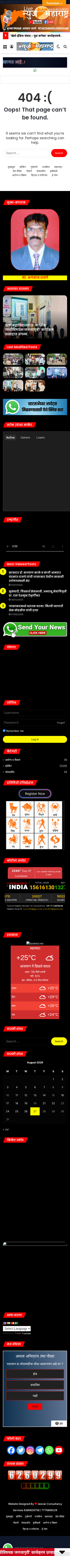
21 (44, 1103)
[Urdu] (16, 1323)
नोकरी (29, 171)
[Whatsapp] (49, 1450)
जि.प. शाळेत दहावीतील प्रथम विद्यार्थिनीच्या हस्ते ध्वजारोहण (36, 80)
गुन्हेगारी (34, 166)
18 (16, 1103)
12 (25, 1095)
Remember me (14, 730)
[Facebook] (11, 1450)
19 (25, 1103)
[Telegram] (39, 1450)
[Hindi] (8, 1323)
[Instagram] (30, 1450)
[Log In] (12, 48)
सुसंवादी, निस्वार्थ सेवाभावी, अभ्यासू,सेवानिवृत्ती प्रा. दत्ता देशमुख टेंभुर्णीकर (38, 593)
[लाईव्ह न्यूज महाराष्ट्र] (35, 46)
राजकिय (46, 166)
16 (62, 1095)
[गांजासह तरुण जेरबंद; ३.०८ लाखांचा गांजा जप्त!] (57, 359)
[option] (35, 316)
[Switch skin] (58, 48)
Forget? (61, 722)
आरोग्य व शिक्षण (19, 175)
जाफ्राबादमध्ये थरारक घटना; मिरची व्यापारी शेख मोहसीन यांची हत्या (36, 608)
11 (17, 1095)
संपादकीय (41, 171)
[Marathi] (12, 1323)
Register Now (35, 794)
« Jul (6, 1129)
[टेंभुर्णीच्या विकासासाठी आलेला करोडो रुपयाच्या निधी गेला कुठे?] (13, 359)
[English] (4, 1323)
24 (7, 1111)
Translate (26, 1333)
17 (7, 1103)
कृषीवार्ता (53, 171)
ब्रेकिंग (23, 166)
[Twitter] (20, 1450)
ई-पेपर (55, 175)
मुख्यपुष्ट (11, 166)
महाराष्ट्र (58, 166)
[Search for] (65, 48)
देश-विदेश (17, 171)
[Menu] (5, 48)
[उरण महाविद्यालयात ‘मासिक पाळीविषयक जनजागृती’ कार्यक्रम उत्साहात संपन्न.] (13, 385)
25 (16, 1111)
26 (25, 1111)
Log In (35, 739)
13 (35, 1095)
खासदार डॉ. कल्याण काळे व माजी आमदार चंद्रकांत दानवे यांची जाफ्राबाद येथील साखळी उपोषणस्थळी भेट (36, 577)
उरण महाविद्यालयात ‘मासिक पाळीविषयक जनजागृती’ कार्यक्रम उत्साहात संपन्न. (29, 329)
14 (44, 1095)
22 (53, 1103)
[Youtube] (58, 1450)
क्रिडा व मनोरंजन (39, 175)
